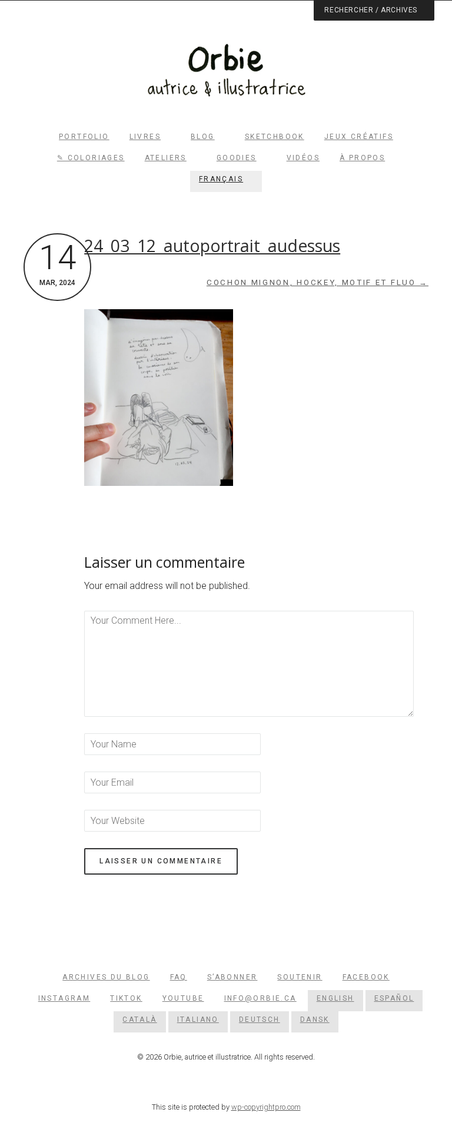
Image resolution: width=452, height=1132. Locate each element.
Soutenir (299, 977)
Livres (145, 137)
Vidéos (303, 158)
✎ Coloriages (91, 158)
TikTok (126, 998)
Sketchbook (274, 137)
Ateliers (166, 158)
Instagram (64, 998)
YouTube (183, 998)
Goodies (237, 158)
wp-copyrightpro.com (266, 1107)
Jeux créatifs (358, 137)
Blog (203, 137)
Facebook (366, 977)
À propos (362, 158)
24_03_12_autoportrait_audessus (212, 245)
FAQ (178, 977)
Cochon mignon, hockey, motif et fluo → (317, 282)
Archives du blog (105, 977)
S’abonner (232, 977)
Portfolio (84, 137)
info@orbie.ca (260, 998)
